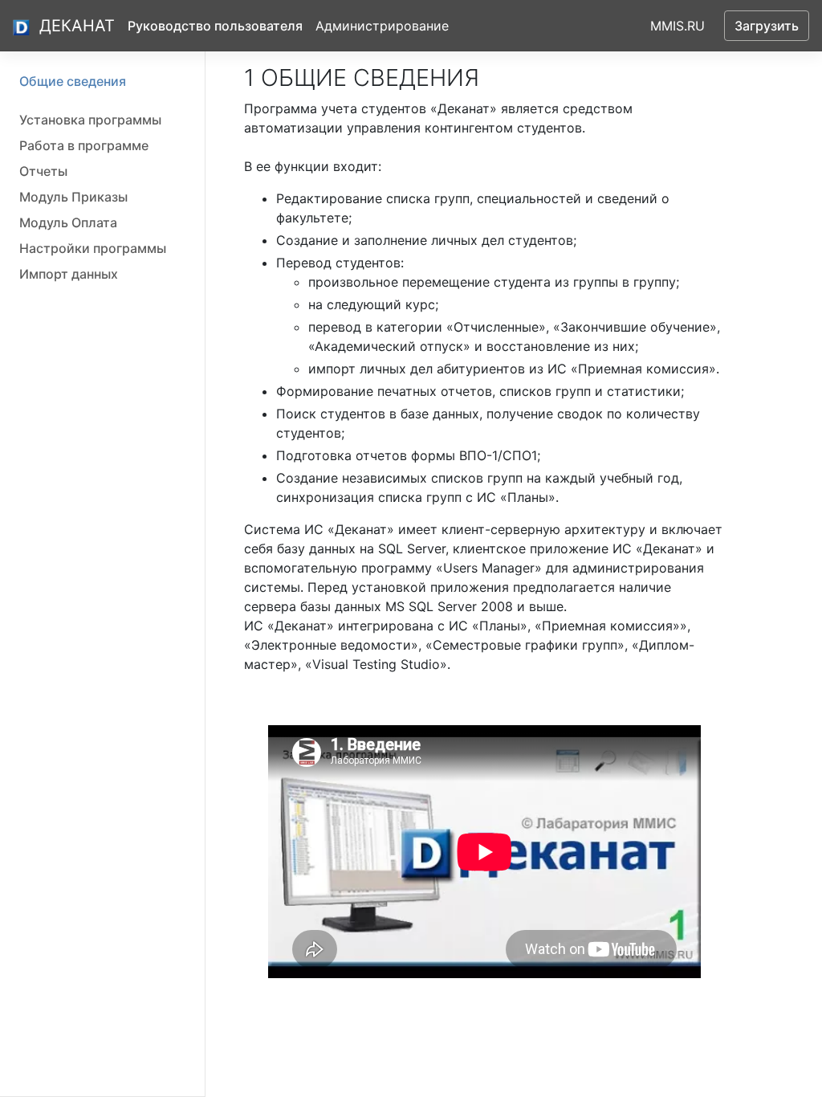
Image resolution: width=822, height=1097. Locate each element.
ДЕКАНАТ (77, 25)
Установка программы (90, 120)
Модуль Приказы (73, 197)
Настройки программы (92, 248)
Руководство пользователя (215, 26)
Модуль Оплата (68, 222)
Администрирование (382, 26)
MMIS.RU (677, 26)
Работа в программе (84, 145)
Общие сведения (72, 81)
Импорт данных (68, 274)
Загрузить (767, 26)
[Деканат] (23, 26)
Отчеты (43, 171)
